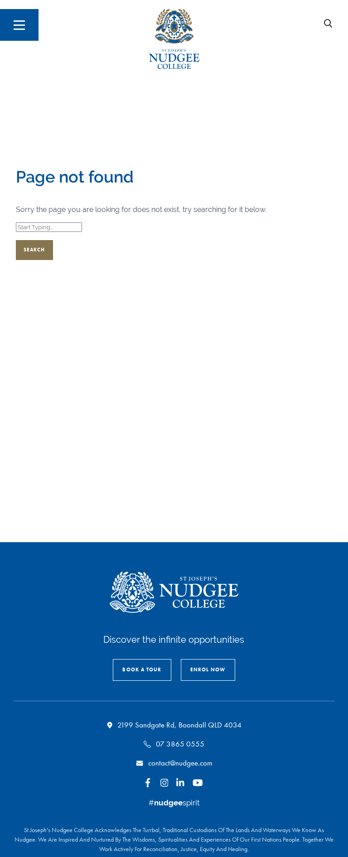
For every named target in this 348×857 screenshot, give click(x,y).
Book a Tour (141, 669)
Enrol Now (208, 669)
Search (34, 249)
